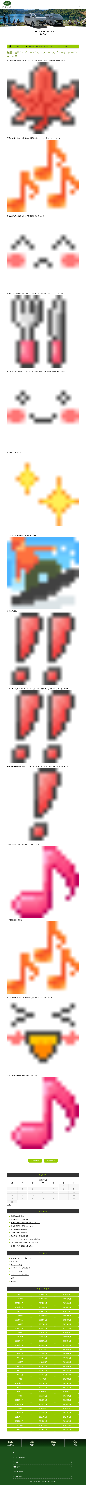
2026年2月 (43, 1294)
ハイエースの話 (16, 1271)
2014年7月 (67, 1429)
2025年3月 (67, 1307)
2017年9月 (67, 1379)
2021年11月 (19, 1332)
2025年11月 (19, 1299)
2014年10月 (66, 1425)
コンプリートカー (10, 1445)
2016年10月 (19, 1396)
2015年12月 (19, 1408)
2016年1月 (67, 1404)
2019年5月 (67, 1353)
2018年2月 (19, 1375)
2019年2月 (43, 1358)
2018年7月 (43, 1366)
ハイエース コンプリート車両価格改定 (25, 1239)
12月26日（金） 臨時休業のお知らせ (24, 1242)
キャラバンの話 (16, 1265)
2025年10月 (43, 1299)
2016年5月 (67, 1400)
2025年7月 (43, 1303)
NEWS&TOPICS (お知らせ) (38, 46)
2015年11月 (43, 1408)
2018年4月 (43, 1370)
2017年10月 (43, 1379)
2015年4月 (67, 1417)
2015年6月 (19, 1417)
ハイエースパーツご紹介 (20, 1274)
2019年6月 (43, 1353)
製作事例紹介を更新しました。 (22, 1226)
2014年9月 (19, 1429)
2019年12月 (66, 1345)
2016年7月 (19, 1400)
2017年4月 (19, 1387)
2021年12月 (66, 1328)
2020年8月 (67, 1337)
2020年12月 (66, 1332)
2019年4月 (19, 1358)
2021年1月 (43, 1332)
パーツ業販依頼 (18, 1471)
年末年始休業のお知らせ (20, 1236)
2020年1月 (43, 1345)
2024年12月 (66, 1311)
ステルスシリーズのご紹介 (59, 46)
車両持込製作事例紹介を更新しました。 (25, 1223)
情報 (53, 1445)
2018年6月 (67, 1366)
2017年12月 (66, 1375)
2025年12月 (66, 1294)
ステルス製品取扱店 (19, 1457)
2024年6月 (67, 1320)
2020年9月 (43, 1337)
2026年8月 (19, 1294)
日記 (12, 1278)
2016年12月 (43, 1391)
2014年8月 (43, 1429)
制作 (32, 1445)
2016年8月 (67, 1396)
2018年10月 (43, 1362)
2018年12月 (19, 1362)
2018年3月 (67, 1370)
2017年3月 (43, 1387)
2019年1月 (67, 1358)
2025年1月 (43, 1311)
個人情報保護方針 (18, 1476)
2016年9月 (43, 1396)
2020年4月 (67, 1341)
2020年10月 (19, 1337)
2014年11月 (43, 1425)
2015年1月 (67, 1421)
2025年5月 (19, 1307)
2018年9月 (67, 1362)
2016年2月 (43, 1404)
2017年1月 (19, 1391)
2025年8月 (19, 1303)
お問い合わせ (17, 1467)
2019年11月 (19, 1349)
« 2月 (9, 1205)
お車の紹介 (15, 1261)
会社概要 (15, 1462)
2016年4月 (19, 1404)
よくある (75, 1445)
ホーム (15, 1453)
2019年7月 (19, 1353)
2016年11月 (66, 1391)
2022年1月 (43, 1328)
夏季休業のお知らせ (18, 1216)
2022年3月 (67, 1324)
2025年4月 (43, 1307)
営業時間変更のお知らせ (20, 1219)
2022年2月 (19, 1328)
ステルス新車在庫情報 (19, 1232)
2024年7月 (43, 1320)
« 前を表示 (35, 1160)
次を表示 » (51, 1160)
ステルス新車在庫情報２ (20, 1229)
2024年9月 (67, 1315)
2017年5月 (67, 1383)
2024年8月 (19, 1320)
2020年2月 (19, 1345)
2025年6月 (67, 1303)
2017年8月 (19, 1383)
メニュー (82, 4)
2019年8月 (67, 1349)
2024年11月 (19, 1315)
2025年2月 (19, 1311)
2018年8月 (19, 1366)
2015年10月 (66, 1408)
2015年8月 (43, 1413)
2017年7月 (43, 1383)
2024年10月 (43, 1315)
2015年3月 (19, 1421)
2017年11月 (19, 1379)
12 (33, 1192)
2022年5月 (43, 1324)
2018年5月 (19, 1370)
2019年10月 (43, 1349)
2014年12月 (19, 1425)
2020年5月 (43, 1341)
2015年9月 (19, 1413)
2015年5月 (43, 1417)
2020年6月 (19, 1341)
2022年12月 (19, 1324)
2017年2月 (67, 1387)
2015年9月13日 (17, 46)
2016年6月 (43, 1400)
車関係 (13, 1281)
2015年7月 (67, 1413)
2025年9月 (67, 1299)
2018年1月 (43, 1375)
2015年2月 (43, 1421)
